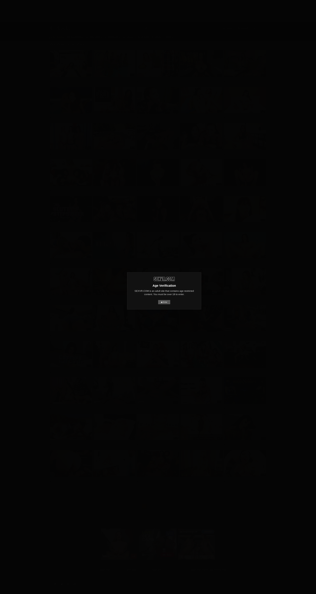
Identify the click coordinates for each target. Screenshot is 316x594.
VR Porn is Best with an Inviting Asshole (64, 333)
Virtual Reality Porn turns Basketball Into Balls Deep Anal (157, 188)
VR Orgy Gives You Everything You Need (238, 370)
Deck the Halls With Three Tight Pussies (108, 188)
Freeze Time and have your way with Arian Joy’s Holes (200, 261)
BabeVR (229, 191)
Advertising (131, 574)
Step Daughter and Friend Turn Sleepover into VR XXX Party (114, 442)
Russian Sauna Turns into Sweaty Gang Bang (109, 79)
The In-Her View (142, 115)
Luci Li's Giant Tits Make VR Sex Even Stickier (240, 478)
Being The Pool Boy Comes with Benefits (152, 442)
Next (175, 499)
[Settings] (255, 28)
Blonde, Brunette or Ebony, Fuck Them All (108, 115)
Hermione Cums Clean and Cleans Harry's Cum (241, 79)
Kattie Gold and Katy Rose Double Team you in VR (198, 224)
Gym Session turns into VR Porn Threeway (65, 79)
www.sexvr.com (105, 574)
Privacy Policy (157, 578)
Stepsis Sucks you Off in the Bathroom (151, 261)
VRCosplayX (230, 82)
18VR (141, 191)
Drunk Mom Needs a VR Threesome (63, 261)
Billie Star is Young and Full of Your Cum (238, 297)
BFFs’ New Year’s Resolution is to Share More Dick (198, 442)
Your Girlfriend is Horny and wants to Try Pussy (110, 370)
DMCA (154, 581)
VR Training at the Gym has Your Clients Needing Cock (70, 297)
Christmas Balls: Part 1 (58, 406)
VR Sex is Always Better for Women (193, 406)
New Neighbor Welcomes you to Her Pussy (152, 79)
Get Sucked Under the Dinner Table (106, 478)
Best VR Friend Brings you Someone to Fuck (240, 333)
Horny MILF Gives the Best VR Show (106, 333)
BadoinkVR (56, 118)
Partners (130, 581)
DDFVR (228, 481)
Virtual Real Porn (102, 118)
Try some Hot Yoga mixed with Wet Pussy (195, 115)
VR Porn (160, 28)
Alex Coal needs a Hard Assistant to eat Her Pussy (198, 297)
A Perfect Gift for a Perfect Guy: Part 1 (64, 188)
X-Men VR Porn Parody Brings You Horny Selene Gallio (156, 224)
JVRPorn (229, 227)
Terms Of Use (157, 574)
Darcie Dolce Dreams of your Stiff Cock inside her (242, 188)
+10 (193, 513)
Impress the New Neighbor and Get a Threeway (67, 152)
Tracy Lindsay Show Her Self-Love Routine (196, 478)
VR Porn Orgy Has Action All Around (63, 370)
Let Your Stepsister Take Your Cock (63, 224)
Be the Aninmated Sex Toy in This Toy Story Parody (156, 333)
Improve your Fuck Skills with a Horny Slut (239, 152)
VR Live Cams (132, 585)
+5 (180, 513)
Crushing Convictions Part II (60, 478)
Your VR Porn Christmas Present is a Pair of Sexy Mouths (201, 152)
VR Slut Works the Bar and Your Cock (63, 115)
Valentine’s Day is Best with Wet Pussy (194, 188)
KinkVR (54, 481)
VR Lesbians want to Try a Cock (105, 152)
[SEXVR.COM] (59, 28)
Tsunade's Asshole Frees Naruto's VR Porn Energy (198, 333)
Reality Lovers (101, 263)
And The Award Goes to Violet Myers (237, 115)
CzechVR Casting (232, 300)
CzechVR (55, 154)
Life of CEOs (98, 297)
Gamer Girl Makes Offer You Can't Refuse (239, 442)
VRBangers (100, 82)
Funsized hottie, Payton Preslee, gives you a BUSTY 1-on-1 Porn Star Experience (201, 79)
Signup (102, 581)
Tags (128, 578)
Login (102, 578)
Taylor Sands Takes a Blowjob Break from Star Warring (70, 442)
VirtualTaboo (144, 263)
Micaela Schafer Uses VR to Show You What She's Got (113, 261)
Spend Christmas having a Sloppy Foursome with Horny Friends (201, 370)
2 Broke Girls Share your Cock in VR (150, 478)
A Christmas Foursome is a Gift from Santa (109, 224)
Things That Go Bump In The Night (236, 261)
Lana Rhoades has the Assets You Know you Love (155, 152)
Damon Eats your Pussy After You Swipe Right (154, 406)
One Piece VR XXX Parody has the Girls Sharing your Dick (157, 370)
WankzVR (229, 336)
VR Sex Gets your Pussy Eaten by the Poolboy (110, 406)
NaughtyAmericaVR (59, 82)
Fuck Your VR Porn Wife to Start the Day (239, 224)
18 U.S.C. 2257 (157, 585)
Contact (103, 585)
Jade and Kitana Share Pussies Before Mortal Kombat (244, 406)
